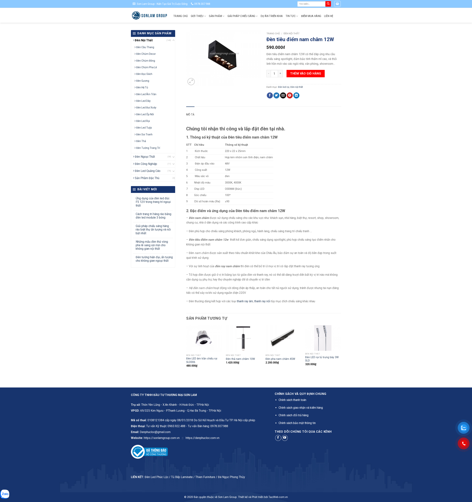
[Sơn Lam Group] (149, 15)
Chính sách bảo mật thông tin (297, 423)
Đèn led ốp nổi (145, 114)
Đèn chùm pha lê (146, 67)
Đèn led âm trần (146, 94)
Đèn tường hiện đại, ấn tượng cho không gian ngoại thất (154, 258)
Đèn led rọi (143, 121)
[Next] (341, 349)
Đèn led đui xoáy (146, 107)
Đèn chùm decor (146, 53)
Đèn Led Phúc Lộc (156, 477)
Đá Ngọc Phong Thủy (231, 477)
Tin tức (291, 16)
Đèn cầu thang (145, 47)
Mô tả (190, 114)
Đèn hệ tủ (142, 87)
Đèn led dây (143, 100)
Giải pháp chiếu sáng (241, 16)
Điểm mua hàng (311, 16)
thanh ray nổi (262, 301)
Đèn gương (142, 80)
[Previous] (186, 349)
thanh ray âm (245, 301)
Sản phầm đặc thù (147, 178)
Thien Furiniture (205, 477)
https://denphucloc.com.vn (202, 438)
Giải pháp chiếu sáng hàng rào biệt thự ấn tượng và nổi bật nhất (153, 229)
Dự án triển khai (272, 16)
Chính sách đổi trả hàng (293, 415)
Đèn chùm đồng (145, 60)
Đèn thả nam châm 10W (240, 359)
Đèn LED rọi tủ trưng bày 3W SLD (322, 359)
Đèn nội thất (144, 40)
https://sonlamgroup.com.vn (162, 438)
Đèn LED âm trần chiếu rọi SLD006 (201, 360)
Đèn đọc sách (144, 73)
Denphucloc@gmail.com (155, 432)
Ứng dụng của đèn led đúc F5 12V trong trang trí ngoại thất (153, 202)
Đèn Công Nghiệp (146, 164)
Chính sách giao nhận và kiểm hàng (301, 407)
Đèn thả (141, 141)
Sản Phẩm (215, 16)
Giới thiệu (197, 16)
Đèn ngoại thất (145, 156)
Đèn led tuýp (144, 127)
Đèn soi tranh (144, 134)
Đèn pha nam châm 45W (280, 359)
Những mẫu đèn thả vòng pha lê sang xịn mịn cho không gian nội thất (152, 245)
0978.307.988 (219, 426)
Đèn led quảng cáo (147, 171)
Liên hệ (328, 16)
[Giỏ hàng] (337, 4)
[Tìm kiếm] (328, 4)
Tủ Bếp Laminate (182, 477)
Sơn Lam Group (227, 497)
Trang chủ (180, 16)
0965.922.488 (176, 426)
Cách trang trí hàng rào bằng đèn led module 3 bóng (153, 215)
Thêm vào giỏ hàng (305, 73)
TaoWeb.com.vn (278, 497)
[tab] (190, 114)
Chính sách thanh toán (292, 400)
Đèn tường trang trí (148, 147)
